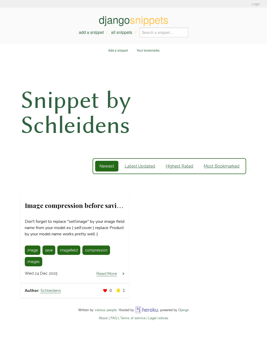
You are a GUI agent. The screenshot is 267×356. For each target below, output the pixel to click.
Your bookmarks (148, 50)
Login (256, 4)
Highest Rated (179, 166)
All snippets (121, 32)
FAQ (114, 317)
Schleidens (50, 290)
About (103, 317)
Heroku (146, 309)
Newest (106, 166)
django (133, 19)
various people (106, 309)
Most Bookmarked (221, 166)
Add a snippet (91, 32)
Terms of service (132, 317)
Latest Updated (140, 166)
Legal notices (158, 317)
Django (183, 309)
